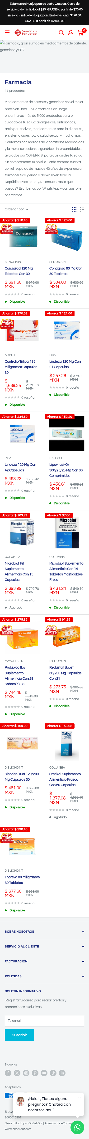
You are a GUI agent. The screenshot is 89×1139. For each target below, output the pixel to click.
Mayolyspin (14, 661)
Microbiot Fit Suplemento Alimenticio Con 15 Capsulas (19, 572)
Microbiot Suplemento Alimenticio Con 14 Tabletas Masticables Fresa (66, 572)
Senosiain (13, 262)
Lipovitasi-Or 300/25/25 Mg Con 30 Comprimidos (66, 470)
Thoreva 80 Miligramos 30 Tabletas (22, 879)
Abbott (11, 355)
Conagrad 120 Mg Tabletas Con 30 (19, 271)
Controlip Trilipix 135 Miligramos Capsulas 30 (21, 367)
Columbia (12, 557)
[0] (80, 32)
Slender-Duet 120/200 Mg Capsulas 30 (22, 776)
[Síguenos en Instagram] (26, 1073)
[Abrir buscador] (61, 32)
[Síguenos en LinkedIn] (62, 1073)
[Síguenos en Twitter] (17, 1073)
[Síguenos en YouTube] (44, 1073)
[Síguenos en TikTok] (53, 1073)
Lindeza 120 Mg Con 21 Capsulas (65, 364)
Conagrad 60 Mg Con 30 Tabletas (65, 271)
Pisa (52, 355)
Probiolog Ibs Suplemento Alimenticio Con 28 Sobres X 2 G (19, 676)
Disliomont (58, 661)
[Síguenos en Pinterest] (35, 1073)
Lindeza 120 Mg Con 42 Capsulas (20, 467)
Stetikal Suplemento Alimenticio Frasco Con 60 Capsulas (65, 779)
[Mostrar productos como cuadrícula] (74, 209)
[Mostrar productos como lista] (82, 209)
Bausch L (56, 458)
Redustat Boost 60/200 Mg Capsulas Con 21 (65, 673)
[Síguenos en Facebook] (8, 1073)
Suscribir (19, 1035)
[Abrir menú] (7, 32)
